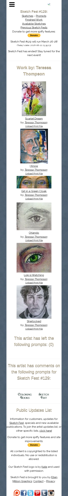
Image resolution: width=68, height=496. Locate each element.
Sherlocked (34, 321)
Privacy (50, 481)
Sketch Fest (16, 423)
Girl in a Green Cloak (34, 191)
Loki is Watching (34, 275)
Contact (38, 481)
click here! (45, 430)
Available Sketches (34, 23)
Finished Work (34, 19)
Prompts (41, 16)
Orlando (34, 232)
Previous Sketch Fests (34, 27)
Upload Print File (34, 126)
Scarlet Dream (34, 118)
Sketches (27, 16)
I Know (34, 166)
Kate (44, 466)
